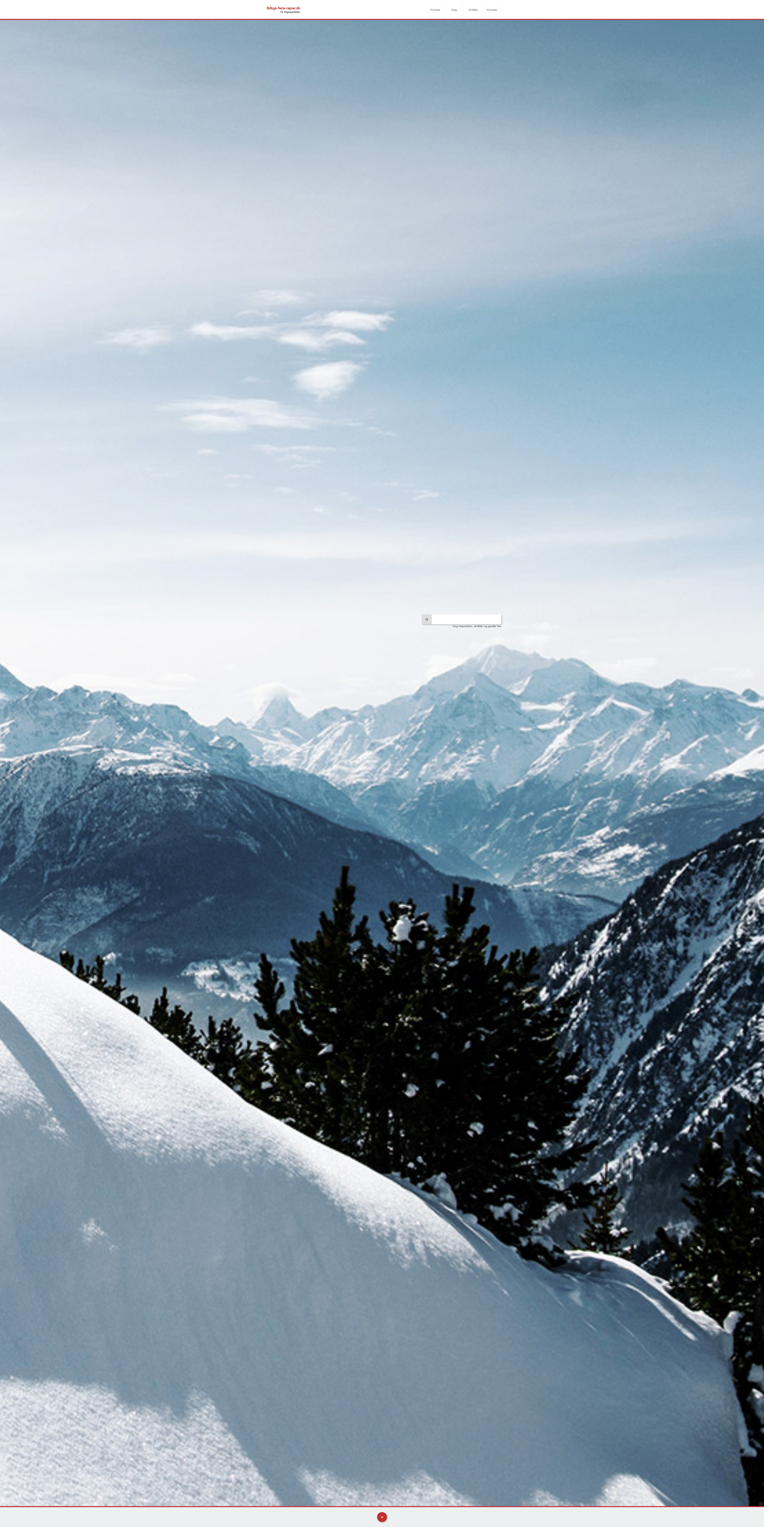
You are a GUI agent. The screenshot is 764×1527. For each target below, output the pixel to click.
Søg (454, 10)
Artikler (473, 10)
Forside (435, 10)
